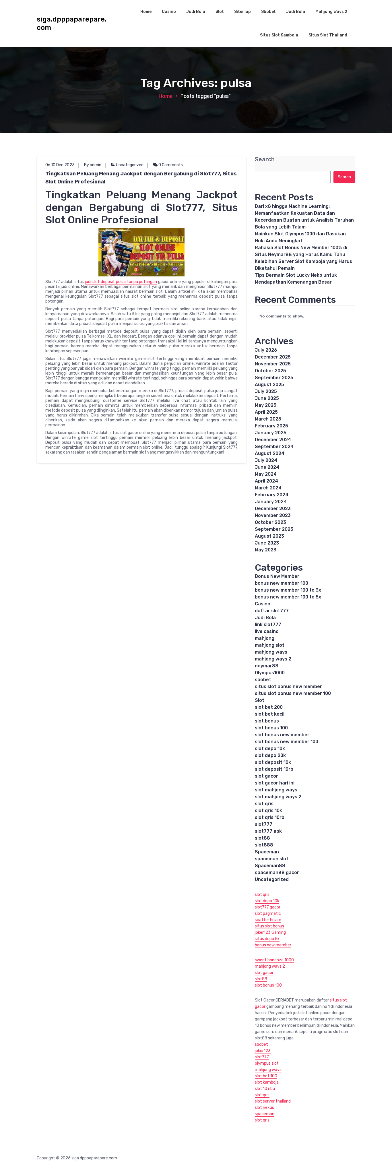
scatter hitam (268, 919)
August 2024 (269, 453)
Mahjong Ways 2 (331, 11)
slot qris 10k (268, 810)
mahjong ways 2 (273, 659)
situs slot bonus (269, 926)
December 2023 (273, 508)
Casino (169, 11)
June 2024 (267, 467)
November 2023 (273, 515)
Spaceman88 (270, 865)
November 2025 (273, 364)
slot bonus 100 (271, 728)
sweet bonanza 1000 (274, 960)
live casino (267, 631)
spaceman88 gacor (277, 872)
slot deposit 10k (273, 762)
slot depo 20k (270, 755)
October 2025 (270, 370)
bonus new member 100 (281, 583)
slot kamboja (267, 1082)
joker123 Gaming (270, 932)
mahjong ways (271, 652)
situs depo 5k (267, 938)
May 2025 (265, 405)
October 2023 (270, 522)
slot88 (262, 838)
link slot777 (268, 624)
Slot (220, 11)
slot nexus (264, 1107)
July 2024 (266, 460)
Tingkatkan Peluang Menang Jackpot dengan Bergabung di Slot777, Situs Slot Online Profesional (141, 178)
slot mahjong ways (276, 790)
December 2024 (273, 439)
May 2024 (266, 474)
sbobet (263, 679)
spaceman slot (271, 858)
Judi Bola (195, 11)
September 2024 (274, 446)
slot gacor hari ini (274, 783)
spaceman (264, 1113)
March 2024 (268, 488)
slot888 (264, 845)
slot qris (264, 803)
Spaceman (267, 852)
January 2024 (271, 501)
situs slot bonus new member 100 (293, 693)
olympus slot (267, 1063)
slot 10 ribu (265, 1088)
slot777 (263, 824)
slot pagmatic (268, 913)
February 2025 (271, 426)
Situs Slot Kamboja (279, 35)
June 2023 (267, 543)
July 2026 (266, 350)
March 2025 (268, 419)
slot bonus (267, 721)
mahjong (264, 638)
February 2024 (271, 494)
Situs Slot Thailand (327, 35)
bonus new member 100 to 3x (288, 590)
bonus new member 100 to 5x (288, 597)
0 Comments (170, 164)
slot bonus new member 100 (286, 741)
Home (146, 11)
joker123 (263, 1050)
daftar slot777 (272, 610)
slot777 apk (268, 831)
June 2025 (267, 398)
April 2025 (266, 412)
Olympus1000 (270, 672)
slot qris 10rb (269, 817)
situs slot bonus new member (288, 686)
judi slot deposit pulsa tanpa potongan (121, 281)
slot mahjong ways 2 (278, 796)
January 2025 (270, 432)
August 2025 (269, 384)
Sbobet (268, 11)
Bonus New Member (277, 576)
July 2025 (266, 391)
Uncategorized (129, 164)
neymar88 (266, 666)
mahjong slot (269, 645)
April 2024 (266, 481)
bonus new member (273, 945)
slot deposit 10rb (274, 769)
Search (265, 159)
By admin (92, 164)
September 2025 (274, 377)
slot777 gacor (267, 907)
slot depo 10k (270, 748)
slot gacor (266, 776)
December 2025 (273, 357)
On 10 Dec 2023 (60, 164)
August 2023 (269, 536)
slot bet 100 (266, 1076)
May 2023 (265, 550)
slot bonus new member (282, 734)
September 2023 (274, 529)
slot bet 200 (269, 707)
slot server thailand (273, 1101)
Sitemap (242, 11)
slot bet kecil (269, 714)
